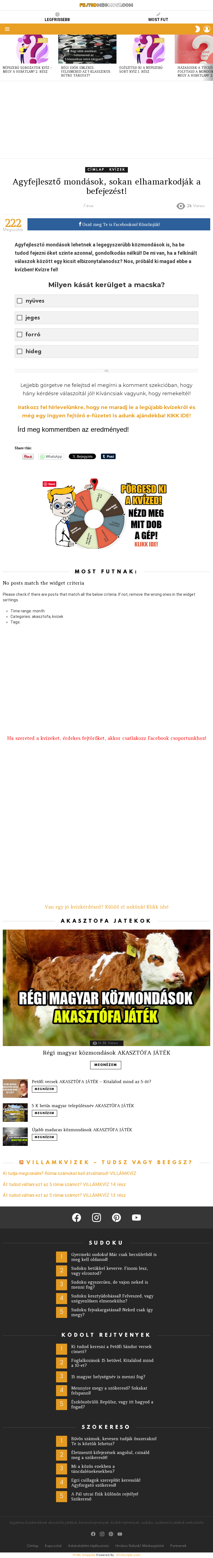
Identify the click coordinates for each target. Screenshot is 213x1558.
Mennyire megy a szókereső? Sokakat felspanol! (109, 1390)
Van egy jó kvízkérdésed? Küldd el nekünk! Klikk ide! (106, 907)
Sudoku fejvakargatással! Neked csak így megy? (112, 1312)
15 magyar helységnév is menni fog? (108, 1376)
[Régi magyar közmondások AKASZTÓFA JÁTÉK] (106, 988)
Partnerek (178, 1546)
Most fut (158, 19)
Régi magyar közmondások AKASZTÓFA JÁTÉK (106, 1052)
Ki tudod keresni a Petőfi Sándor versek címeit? (111, 1349)
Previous (3, 58)
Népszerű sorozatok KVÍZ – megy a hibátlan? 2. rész (27, 70)
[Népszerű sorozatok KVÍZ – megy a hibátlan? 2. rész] (29, 49)
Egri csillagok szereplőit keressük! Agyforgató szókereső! (105, 1483)
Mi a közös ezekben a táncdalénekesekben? (93, 1469)
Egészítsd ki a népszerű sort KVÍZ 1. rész (141, 70)
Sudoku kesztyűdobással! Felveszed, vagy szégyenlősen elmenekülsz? (112, 1298)
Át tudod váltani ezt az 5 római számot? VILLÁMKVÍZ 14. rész (64, 1184)
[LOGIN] (207, 29)
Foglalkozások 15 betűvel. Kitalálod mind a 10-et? (112, 1363)
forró (33, 335)
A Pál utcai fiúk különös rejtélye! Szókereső (104, 1496)
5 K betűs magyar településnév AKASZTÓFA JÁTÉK (83, 1105)
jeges (33, 318)
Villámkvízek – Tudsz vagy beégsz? (110, 1162)
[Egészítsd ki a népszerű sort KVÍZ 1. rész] (145, 49)
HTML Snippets (84, 1555)
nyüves (35, 301)
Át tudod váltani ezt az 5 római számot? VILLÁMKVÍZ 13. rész (64, 1195)
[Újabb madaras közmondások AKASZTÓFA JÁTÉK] (15, 1136)
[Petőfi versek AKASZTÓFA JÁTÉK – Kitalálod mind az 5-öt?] (15, 1088)
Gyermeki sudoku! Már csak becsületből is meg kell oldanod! (114, 1257)
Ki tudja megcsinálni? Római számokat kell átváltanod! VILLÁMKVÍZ (69, 1173)
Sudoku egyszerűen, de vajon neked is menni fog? (109, 1284)
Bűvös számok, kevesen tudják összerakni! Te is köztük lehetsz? (113, 1441)
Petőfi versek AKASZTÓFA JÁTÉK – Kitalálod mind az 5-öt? (91, 1081)
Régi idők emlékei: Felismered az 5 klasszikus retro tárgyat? (85, 71)
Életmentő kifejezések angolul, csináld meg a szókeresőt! (110, 1455)
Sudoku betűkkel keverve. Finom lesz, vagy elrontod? (109, 1271)
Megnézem (105, 1065)
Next (210, 58)
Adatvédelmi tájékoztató (88, 1546)
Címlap (33, 1546)
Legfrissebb (57, 19)
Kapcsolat (53, 1546)
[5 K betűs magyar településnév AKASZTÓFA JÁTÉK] (15, 1112)
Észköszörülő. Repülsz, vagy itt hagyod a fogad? (112, 1404)
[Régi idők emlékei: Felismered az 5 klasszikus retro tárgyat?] (87, 49)
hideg (34, 352)
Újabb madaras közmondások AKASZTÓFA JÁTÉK (82, 1129)
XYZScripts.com (128, 1555)
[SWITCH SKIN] (197, 29)
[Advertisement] (106, 119)
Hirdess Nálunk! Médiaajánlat (139, 1546)
